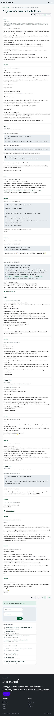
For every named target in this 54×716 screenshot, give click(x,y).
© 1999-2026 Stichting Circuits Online (11, 713)
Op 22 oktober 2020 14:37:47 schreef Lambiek (19, 205)
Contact (4, 708)
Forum (12, 7)
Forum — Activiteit (8, 624)
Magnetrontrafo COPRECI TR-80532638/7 (15, 661)
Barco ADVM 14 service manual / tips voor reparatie (18, 635)
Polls (29, 704)
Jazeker (6, 64)
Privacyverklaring (47, 713)
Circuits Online (6, 7)
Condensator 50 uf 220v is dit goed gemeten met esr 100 (19, 627)
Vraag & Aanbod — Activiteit (10, 645)
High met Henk (7, 380)
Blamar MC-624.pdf (10, 291)
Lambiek (6, 126)
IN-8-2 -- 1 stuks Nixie (11, 653)
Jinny (5, 19)
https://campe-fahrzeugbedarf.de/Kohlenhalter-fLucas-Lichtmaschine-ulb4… (23, 190)
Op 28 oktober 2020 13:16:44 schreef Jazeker (19, 476)
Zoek (19, 618)
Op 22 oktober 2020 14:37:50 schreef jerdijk (18, 247)
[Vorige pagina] (34, 14)
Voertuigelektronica (19, 7)
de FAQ (23, 603)
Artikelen (5, 701)
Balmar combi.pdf (10, 511)
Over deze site (31, 702)
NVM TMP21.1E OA (10, 631)
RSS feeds (30, 706)
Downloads (5, 704)
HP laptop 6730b (10, 657)
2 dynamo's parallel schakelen (32, 7)
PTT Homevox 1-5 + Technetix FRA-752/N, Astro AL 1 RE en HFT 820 (21, 649)
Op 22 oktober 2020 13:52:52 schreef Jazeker (19, 136)
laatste (48, 15)
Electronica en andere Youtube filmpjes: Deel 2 (16, 640)
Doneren (6, 694)
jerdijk (5, 176)
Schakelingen (5, 702)
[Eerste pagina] (32, 14)
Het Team (30, 701)
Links (4, 706)
